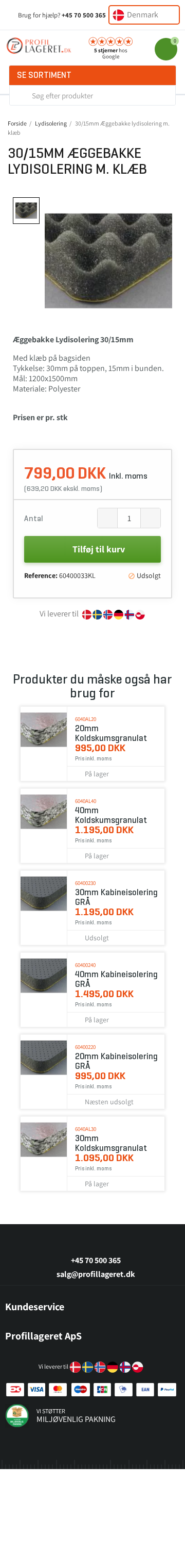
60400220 (85, 1046)
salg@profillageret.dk (96, 1274)
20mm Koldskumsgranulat (111, 733)
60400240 (85, 964)
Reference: (41, 575)
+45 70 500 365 (84, 15)
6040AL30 (85, 1128)
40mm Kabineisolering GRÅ (116, 979)
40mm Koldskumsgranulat (111, 815)
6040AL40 (85, 800)
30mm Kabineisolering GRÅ (116, 897)
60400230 (85, 882)
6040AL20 (85, 719)
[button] (54, 261)
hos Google (110, 53)
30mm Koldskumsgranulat (111, 1143)
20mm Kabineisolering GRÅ (116, 1061)
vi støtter (50, 1411)
